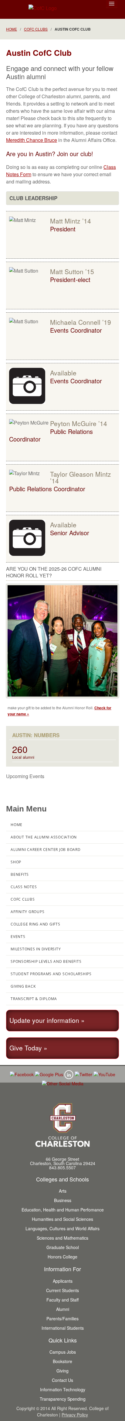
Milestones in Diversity (36, 949)
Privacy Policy (75, 1415)
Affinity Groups (27, 911)
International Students (63, 1328)
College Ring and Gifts (35, 924)
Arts (62, 1191)
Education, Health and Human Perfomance (63, 1210)
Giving (62, 1371)
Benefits (20, 874)
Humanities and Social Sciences (62, 1219)
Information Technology (62, 1389)
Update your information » (47, 1020)
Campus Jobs (62, 1352)
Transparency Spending (63, 1399)
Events (18, 936)
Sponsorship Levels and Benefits (46, 961)
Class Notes (24, 886)
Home (11, 29)
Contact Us (62, 1380)
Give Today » (28, 1047)
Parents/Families (62, 1318)
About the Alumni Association (44, 837)
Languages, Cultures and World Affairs (62, 1228)
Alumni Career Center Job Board (46, 849)
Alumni (62, 1309)
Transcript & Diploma (34, 998)
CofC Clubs (36, 29)
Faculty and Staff (62, 1300)
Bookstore (62, 1361)
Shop (16, 862)
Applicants (63, 1281)
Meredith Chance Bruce (31, 139)
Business (62, 1200)
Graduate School (62, 1247)
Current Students (62, 1290)
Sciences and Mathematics (62, 1238)
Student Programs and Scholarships (51, 973)
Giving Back (23, 986)
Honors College (62, 1257)
